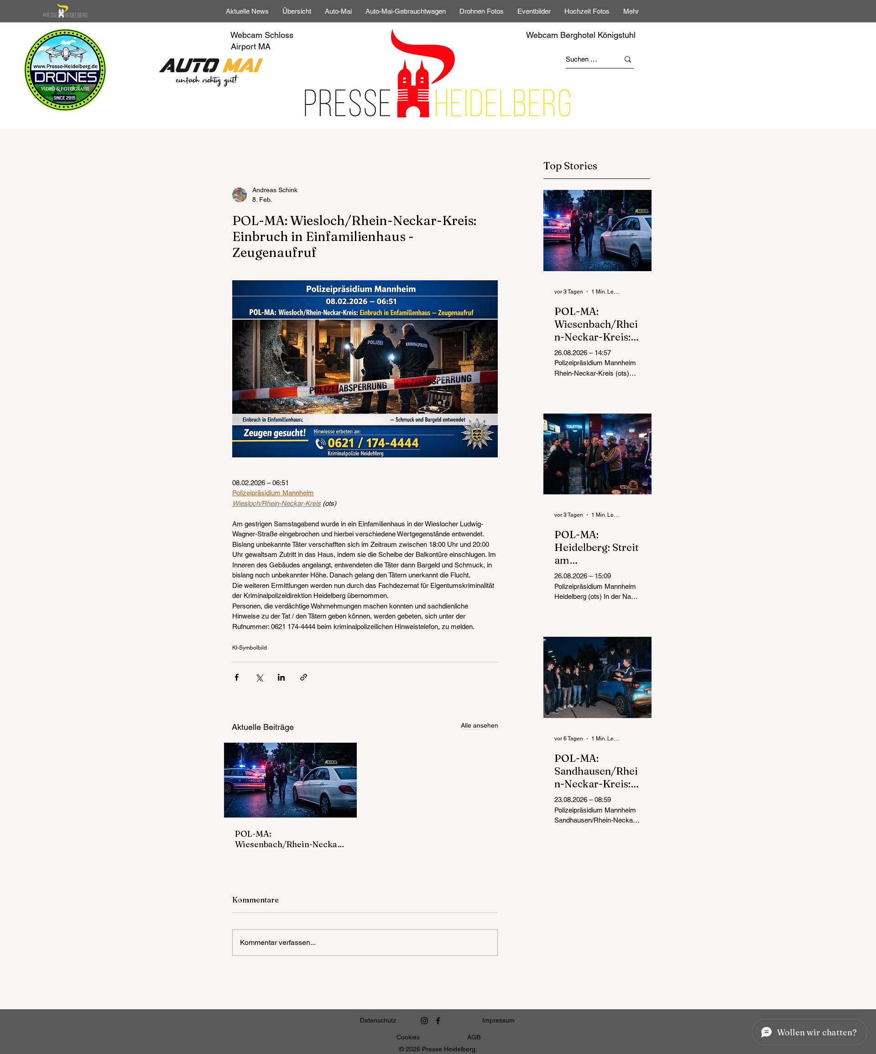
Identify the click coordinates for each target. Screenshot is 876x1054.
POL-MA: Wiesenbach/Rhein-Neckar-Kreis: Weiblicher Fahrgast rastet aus (289, 839)
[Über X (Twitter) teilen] (259, 677)
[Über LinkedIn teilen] (281, 677)
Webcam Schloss (261, 35)
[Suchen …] (628, 59)
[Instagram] (424, 1020)
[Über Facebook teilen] (236, 677)
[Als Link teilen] (303, 677)
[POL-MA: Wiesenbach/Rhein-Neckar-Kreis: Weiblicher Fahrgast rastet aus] (290, 780)
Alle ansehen (479, 725)
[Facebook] (438, 1020)
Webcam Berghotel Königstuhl (581, 35)
